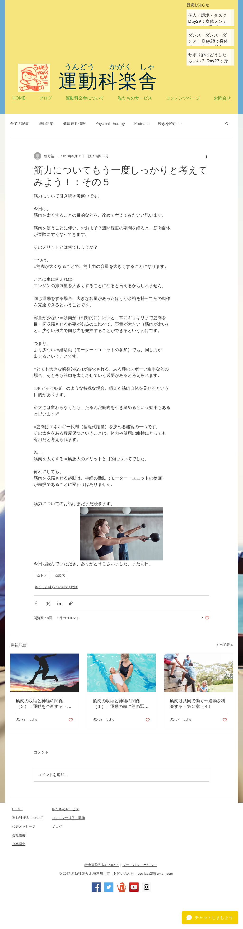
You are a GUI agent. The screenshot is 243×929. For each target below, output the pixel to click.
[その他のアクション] (206, 156)
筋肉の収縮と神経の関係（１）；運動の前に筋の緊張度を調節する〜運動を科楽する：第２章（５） (121, 703)
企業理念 (18, 844)
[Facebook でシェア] (36, 603)
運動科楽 (46, 123)
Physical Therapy (110, 123)
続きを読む (167, 123)
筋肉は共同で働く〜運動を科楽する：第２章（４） (197, 703)
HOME (17, 809)
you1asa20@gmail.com (155, 873)
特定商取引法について (101, 865)
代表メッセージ (23, 826)
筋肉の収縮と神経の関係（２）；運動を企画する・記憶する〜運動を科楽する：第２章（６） (43, 703)
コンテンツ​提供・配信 (68, 818)
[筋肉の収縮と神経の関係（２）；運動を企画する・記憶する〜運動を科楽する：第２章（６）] (44, 673)
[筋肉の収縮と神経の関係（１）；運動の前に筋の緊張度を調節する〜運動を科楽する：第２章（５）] (121, 673)
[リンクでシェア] (71, 603)
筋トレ (42, 575)
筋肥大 (60, 575)
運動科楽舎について (27, 817)
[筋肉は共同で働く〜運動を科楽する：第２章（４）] (198, 673)
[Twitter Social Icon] (108, 887)
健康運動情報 (74, 123)
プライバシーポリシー (139, 865)
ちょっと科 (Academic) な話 (56, 587)
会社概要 (18, 835)
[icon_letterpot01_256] (121, 887)
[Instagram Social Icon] (146, 887)
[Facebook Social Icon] (96, 887)
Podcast (141, 123)
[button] (227, 123)
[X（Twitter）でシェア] (47, 603)
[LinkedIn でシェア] (59, 603)
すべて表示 (224, 644)
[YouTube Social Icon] (134, 887)
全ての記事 (19, 123)
